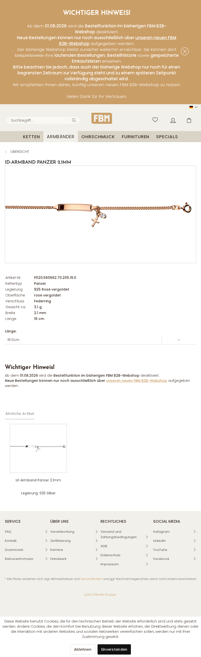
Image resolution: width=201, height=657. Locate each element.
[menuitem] (43, 120)
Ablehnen (82, 649)
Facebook (161, 558)
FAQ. (8, 531)
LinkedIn (159, 540)
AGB (103, 546)
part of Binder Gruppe (100, 594)
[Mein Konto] (169, 119)
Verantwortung (62, 531)
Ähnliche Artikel (19, 413)
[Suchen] (75, 119)
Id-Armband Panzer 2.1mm (38, 480)
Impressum (109, 564)
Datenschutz (110, 555)
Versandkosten (91, 579)
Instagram (161, 531)
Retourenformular (19, 558)
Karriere (56, 549)
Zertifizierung (60, 540)
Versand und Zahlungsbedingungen (118, 534)
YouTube (160, 549)
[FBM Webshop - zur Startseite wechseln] (101, 118)
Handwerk (58, 558)
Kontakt (10, 540)
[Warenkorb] (186, 119)
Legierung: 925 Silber (38, 493)
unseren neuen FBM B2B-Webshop (136, 380)
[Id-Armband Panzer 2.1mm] (38, 448)
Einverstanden (114, 649)
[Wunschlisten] (152, 119)
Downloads (14, 549)
